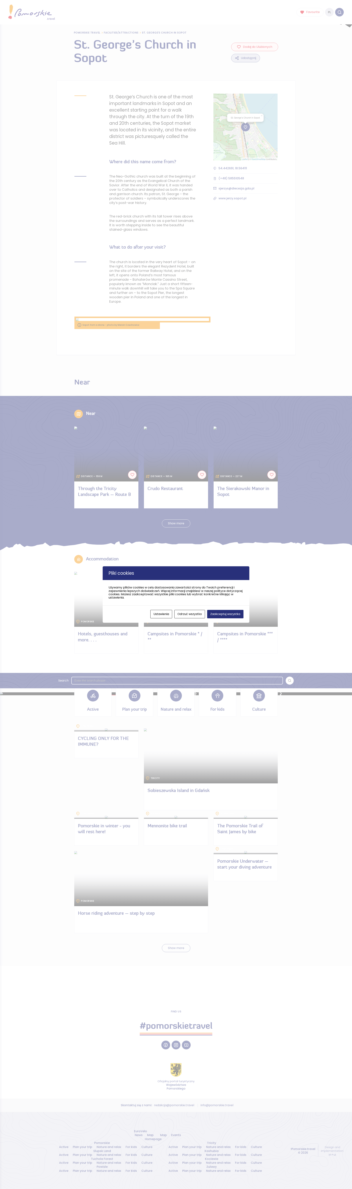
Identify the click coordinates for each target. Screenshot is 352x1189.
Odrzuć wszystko (189, 614)
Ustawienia (161, 614)
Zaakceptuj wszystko (225, 614)
